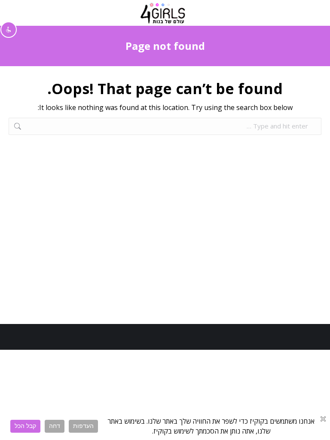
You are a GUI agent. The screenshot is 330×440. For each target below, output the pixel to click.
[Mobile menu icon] (313, 13)
